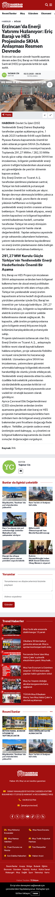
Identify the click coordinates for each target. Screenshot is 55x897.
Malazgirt (10, 872)
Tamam (35, 893)
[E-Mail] (20, 471)
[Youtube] (27, 816)
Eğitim (44, 866)
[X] (17, 816)
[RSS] (42, 816)
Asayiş (22, 866)
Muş (22, 13)
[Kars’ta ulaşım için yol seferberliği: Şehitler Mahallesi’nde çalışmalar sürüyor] (14, 519)
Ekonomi (46, 13)
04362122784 (29, 800)
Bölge (17, 22)
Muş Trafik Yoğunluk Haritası (39, 840)
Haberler (6, 22)
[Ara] (46, 5)
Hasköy (26, 869)
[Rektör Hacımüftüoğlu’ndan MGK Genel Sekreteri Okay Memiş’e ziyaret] (41, 547)
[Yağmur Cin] (9, 467)
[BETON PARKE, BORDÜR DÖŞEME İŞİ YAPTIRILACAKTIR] (14, 723)
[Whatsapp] (37, 816)
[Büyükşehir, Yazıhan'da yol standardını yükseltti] (14, 494)
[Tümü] (51, 712)
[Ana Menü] (50, 5)
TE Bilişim (34, 880)
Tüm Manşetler (39, 847)
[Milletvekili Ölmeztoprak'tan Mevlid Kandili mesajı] (41, 519)
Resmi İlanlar (9, 13)
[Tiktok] (32, 816)
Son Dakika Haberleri (16, 856)
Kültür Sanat (44, 869)
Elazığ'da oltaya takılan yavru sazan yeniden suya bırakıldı (13, 558)
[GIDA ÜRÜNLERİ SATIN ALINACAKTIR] (41, 723)
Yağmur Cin (24, 465)
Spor (31, 872)
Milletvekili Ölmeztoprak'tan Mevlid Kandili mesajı (39, 530)
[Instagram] (22, 816)
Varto (47, 872)
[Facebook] (12, 816)
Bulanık (37, 866)
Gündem (33, 13)
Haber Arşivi (37, 856)
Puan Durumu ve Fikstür (13, 848)
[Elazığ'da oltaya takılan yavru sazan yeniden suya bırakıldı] (14, 547)
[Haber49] (12, 5)
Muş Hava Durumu (41, 830)
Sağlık (24, 872)
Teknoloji (39, 872)
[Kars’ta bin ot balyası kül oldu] (41, 494)
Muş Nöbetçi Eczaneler (12, 831)
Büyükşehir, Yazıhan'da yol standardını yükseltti (14, 505)
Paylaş (8, 115)
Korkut (34, 869)
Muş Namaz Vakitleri (11, 840)
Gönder (8, 605)
